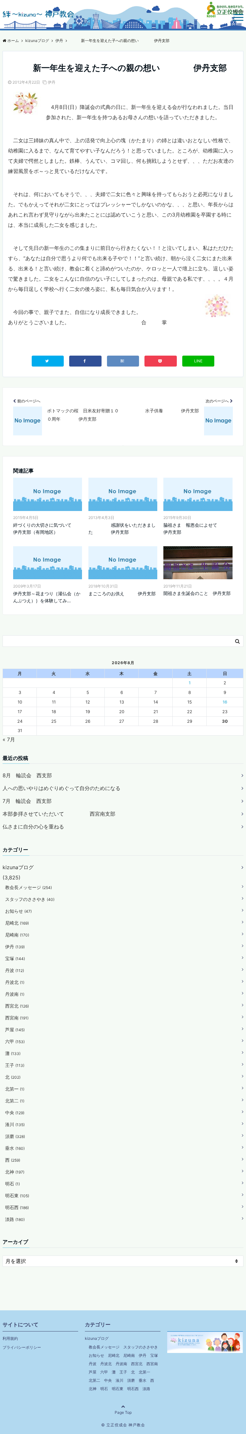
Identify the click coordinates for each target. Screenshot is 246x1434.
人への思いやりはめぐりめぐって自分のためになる (61, 788)
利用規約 (10, 1338)
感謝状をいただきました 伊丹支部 (122, 528)
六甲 (15, 1041)
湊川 (15, 1124)
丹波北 (14, 982)
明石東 (17, 1195)
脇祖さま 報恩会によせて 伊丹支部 (197, 528)
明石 (12, 1183)
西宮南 (17, 1017)
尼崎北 (17, 923)
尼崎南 (17, 934)
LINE (198, 360)
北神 (14, 1171)
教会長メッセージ (28, 887)
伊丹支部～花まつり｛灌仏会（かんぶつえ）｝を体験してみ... (46, 597)
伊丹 (51, 82)
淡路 (15, 1219)
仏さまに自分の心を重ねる (33, 826)
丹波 (14, 970)
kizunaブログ (18, 867)
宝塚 (15, 958)
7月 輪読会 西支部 (27, 801)
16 (225, 702)
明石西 (17, 1207)
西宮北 (17, 1006)
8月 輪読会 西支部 (27, 775)
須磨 (15, 1136)
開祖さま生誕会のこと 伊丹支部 (197, 593)
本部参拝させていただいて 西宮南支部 (59, 814)
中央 (14, 1112)
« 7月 (9, 739)
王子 (14, 1065)
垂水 (15, 1148)
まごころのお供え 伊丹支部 (122, 593)
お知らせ (18, 911)
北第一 (14, 1089)
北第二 (14, 1100)
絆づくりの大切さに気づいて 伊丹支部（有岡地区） (47, 528)
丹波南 (14, 994)
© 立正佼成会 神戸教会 (123, 1424)
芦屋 (15, 1029)
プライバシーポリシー (22, 1347)
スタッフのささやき (29, 899)
